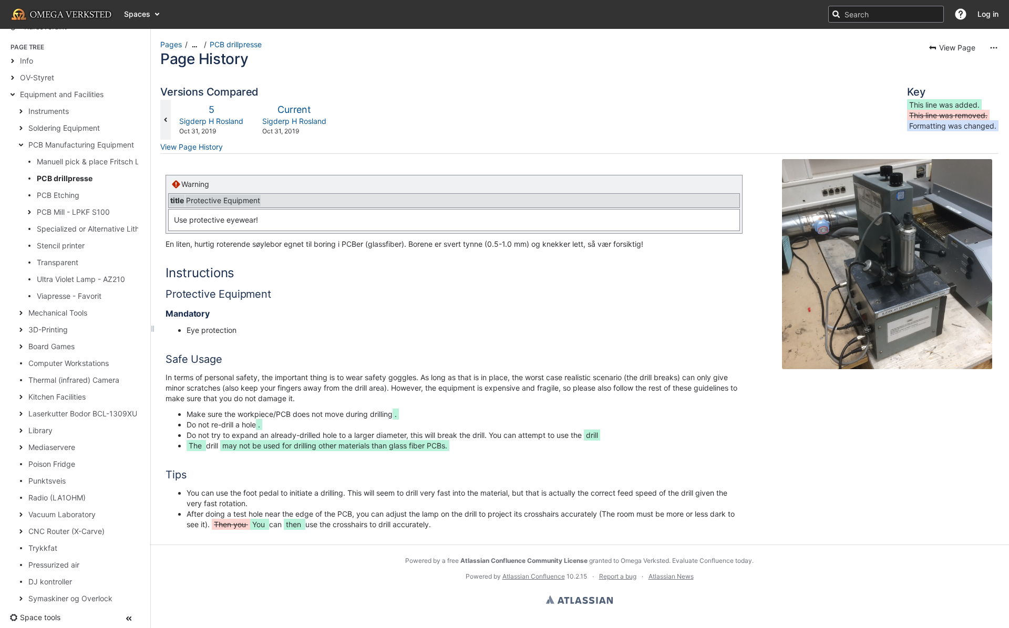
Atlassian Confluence (533, 576)
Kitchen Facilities (57, 396)
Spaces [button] (137, 13)
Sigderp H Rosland (211, 121)
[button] (960, 14)
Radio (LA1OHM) (57, 497)
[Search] (836, 14)
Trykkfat (42, 547)
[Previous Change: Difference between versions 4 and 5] (165, 120)
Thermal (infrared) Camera (73, 379)
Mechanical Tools (57, 312)
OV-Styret (37, 77)
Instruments (48, 111)
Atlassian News (671, 576)
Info (26, 60)
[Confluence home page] (62, 14)
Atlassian (579, 599)
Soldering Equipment (64, 127)
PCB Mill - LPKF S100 (73, 211)
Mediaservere (51, 447)
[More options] (994, 48)
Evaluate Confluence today (712, 560)
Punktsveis (47, 480)
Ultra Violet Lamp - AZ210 (81, 279)
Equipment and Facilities (62, 94)
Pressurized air (53, 564)
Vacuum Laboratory (62, 514)
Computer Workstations (68, 363)
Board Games (51, 346)
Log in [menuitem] (987, 13)
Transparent (57, 262)
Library (40, 430)
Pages (171, 44)
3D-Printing (48, 329)
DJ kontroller (50, 581)
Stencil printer (61, 245)
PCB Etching (58, 195)
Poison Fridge (51, 463)
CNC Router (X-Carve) (66, 531)
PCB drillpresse (64, 178)
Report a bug (617, 576)
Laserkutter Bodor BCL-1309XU (82, 413)
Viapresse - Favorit (69, 295)
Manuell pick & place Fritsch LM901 (98, 161)
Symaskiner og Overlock (70, 598)
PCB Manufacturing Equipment (81, 144)
